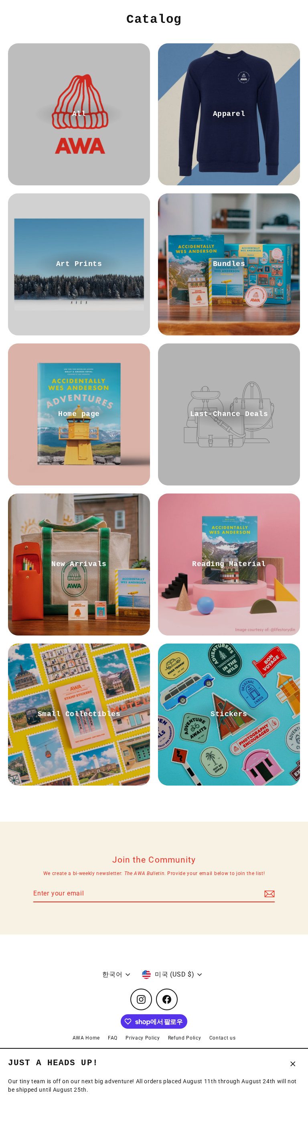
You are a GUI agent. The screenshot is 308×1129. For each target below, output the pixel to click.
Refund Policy (184, 1038)
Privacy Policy (143, 1038)
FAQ (113, 1038)
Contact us (222, 1038)
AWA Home (86, 1038)
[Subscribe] (268, 893)
